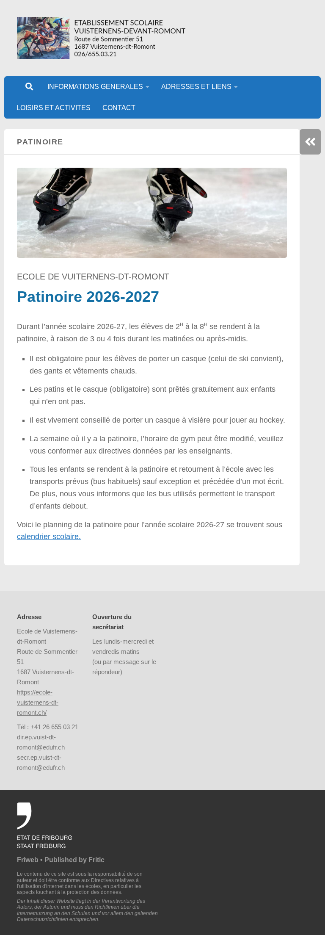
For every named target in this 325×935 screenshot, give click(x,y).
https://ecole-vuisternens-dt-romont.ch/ (37, 702)
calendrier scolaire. (49, 536)
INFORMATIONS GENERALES (95, 86)
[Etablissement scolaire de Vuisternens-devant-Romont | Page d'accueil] (101, 38)
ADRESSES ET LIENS (196, 86)
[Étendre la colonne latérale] (310, 142)
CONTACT (118, 107)
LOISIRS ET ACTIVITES (54, 107)
